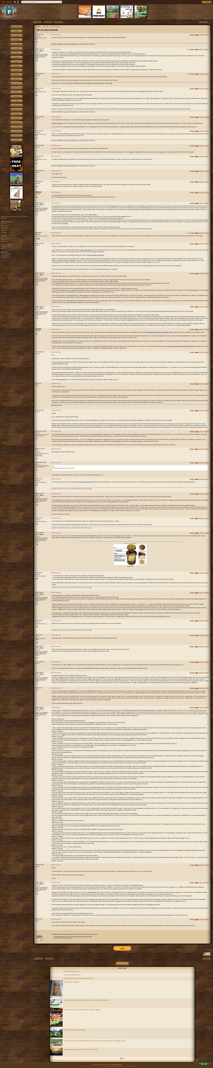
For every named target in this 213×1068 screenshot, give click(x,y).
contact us (79, 1066)
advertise (85, 1066)
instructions (63, 379)
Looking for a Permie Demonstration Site (78, 978)
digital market (16, 122)
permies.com (16, 127)
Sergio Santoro (39, 34)
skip (17, 100)
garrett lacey (39, 634)
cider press (16, 114)
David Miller (38, 232)
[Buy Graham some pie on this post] (196, 117)
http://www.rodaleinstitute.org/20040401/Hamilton (181, 346)
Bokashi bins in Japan (71, 982)
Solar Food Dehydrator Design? (75, 1030)
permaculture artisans (16, 87)
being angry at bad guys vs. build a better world (80, 1049)
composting (45, 26)
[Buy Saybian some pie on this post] (196, 49)
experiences (16, 105)
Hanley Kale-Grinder (40, 431)
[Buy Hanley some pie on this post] (196, 431)
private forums (16, 135)
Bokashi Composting (57, 123)
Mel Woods (38, 383)
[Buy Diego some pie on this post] (196, 479)
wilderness (16, 74)
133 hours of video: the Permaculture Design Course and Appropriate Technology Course (95, 1041)
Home (3, 2)
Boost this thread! (122, 963)
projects (16, 118)
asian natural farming (55, 26)
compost (75, 52)
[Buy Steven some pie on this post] (196, 182)
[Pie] (15, 2)
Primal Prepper (62, 83)
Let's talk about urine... (72, 971)
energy (16, 48)
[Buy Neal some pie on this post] (196, 74)
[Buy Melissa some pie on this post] (196, 688)
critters (16, 35)
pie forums (16, 131)
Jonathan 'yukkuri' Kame (40, 449)
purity (16, 61)
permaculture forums (16, 26)
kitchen (17, 57)
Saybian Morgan (39, 49)
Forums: (39, 26)
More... (122, 1058)
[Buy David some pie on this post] (196, 233)
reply (122, 948)
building (16, 39)
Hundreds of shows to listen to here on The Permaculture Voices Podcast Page (71, 488)
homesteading (16, 44)
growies (16, 31)
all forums (16, 140)
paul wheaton (126, 1066)
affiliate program (92, 1066)
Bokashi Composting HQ (86, 250)
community (16, 70)
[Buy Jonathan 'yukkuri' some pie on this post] (196, 449)
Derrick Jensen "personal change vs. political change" (82, 1009)
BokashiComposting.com (85, 482)
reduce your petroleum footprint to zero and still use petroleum (86, 1000)
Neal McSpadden (39, 73)
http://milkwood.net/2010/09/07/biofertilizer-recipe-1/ (159, 332)
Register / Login (207, 2)
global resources (16, 109)
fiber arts (16, 79)
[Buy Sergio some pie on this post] (196, 35)
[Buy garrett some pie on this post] (196, 635)
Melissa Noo (38, 687)
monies (16, 53)
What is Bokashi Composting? (96, 255)
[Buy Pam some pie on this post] (196, 192)
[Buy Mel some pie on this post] (196, 384)
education (16, 96)
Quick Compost (137, 441)
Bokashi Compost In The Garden (66, 260)
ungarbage (16, 66)
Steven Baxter (39, 181)
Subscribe (9, 2)
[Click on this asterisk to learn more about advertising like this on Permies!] (148, 17)
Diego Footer (39, 478)
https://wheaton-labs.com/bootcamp (63, 938)
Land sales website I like (72, 975)
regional (16, 92)
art (16, 83)
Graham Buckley (39, 116)
